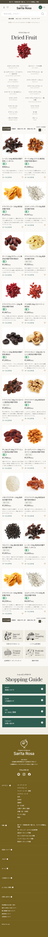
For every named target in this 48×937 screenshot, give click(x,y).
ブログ (4, 859)
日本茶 (19, 800)
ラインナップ (16, 22)
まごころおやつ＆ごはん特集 (26, 836)
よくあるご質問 (6, 887)
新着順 (14, 129)
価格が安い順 (21, 129)
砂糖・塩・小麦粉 (22, 811)
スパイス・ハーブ (22, 794)
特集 (3, 825)
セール (4, 868)
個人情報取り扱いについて (8, 911)
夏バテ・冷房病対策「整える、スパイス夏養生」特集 (24, 2)
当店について (6, 850)
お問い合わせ (6, 897)
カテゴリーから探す (26, 22)
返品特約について (6, 914)
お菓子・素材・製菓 (23, 808)
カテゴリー (5, 785)
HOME (9, 22)
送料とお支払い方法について (9, 908)
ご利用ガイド (6, 878)
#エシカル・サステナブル (23, 18)
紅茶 (18, 797)
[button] (45, 130)
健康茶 (19, 802)
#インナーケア (36, 18)
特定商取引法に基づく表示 (8, 905)
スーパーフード (22, 785)
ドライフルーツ (22, 788)
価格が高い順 (31, 129)
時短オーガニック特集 (24, 841)
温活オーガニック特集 (24, 833)
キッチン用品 (21, 814)
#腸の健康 (11, 18)
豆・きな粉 (20, 805)
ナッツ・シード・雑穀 (24, 791)
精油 (18, 817)
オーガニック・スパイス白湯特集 (27, 830)
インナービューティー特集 (25, 839)
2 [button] (42, 130)
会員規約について (6, 916)
